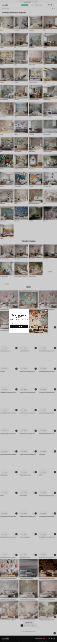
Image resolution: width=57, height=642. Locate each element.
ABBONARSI (19, 326)
